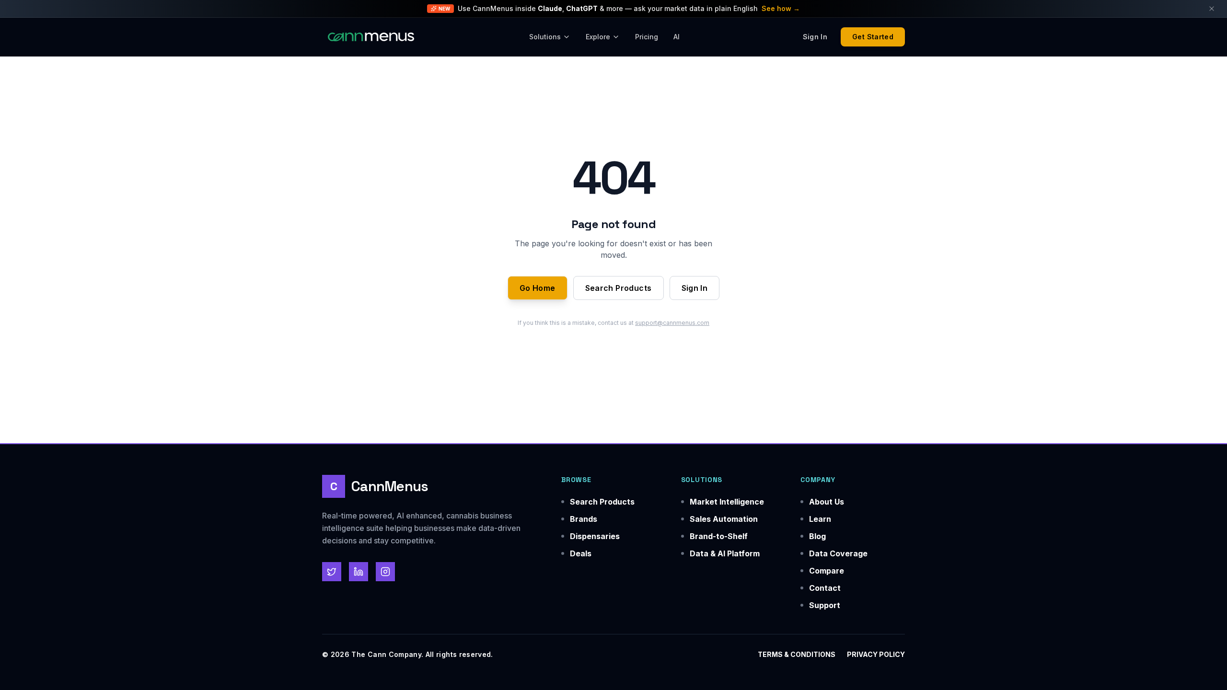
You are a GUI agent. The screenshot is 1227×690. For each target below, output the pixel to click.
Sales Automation (724, 519)
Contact (825, 588)
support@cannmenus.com (672, 322)
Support (824, 605)
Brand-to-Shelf (719, 536)
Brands (583, 519)
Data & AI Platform (725, 553)
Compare (826, 570)
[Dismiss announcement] (1211, 8)
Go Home (538, 288)
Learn (820, 519)
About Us (826, 501)
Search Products (618, 288)
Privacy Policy (876, 654)
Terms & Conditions (796, 654)
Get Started (872, 37)
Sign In (695, 288)
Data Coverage (838, 553)
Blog (817, 536)
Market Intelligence (727, 501)
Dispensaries (595, 536)
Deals (580, 553)
